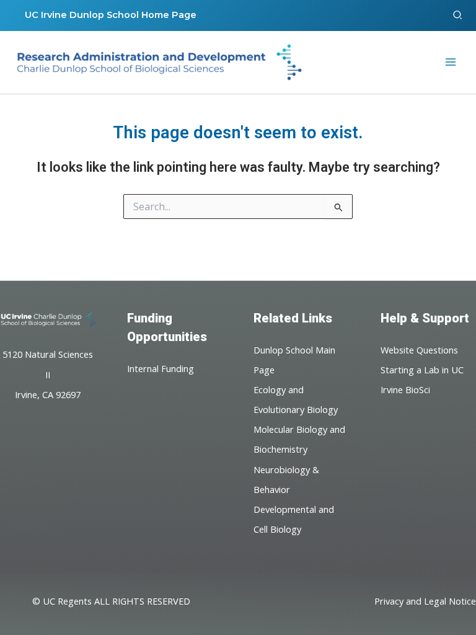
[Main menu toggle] (451, 62)
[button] (458, 15)
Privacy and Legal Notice (425, 601)
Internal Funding (160, 368)
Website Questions (419, 350)
